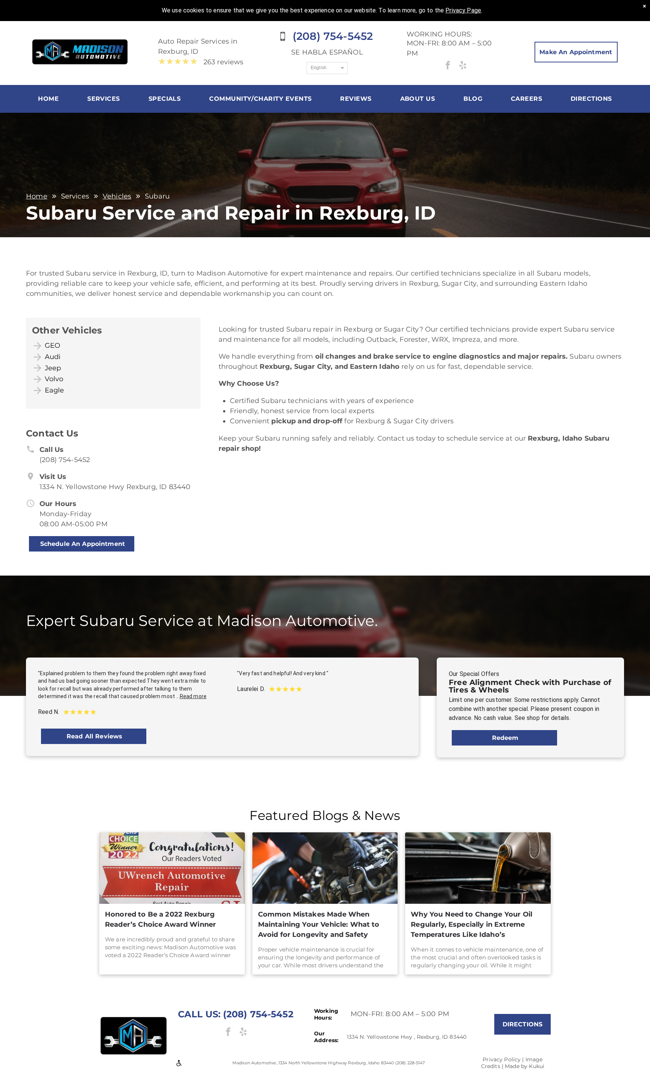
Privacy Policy (502, 1059)
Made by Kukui (524, 1066)
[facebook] (447, 66)
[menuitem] (48, 98)
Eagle (54, 390)
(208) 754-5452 (64, 460)
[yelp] (462, 66)
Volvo (54, 379)
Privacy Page (463, 10)
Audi (53, 357)
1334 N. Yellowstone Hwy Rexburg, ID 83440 (114, 487)
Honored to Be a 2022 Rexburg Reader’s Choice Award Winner (160, 919)
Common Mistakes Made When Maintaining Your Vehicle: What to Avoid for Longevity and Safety (319, 924)
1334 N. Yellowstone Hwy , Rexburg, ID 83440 (406, 1036)
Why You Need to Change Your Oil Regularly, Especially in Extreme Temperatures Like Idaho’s (471, 924)
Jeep (53, 368)
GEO (52, 345)
